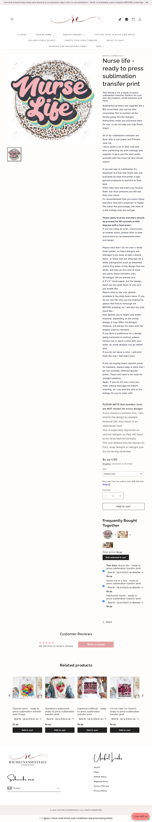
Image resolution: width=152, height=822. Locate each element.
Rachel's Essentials (68, 810)
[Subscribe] (57, 788)
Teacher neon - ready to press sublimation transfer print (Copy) (27, 711)
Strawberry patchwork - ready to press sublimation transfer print (60, 711)
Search (97, 767)
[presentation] (9, 695)
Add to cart (27, 730)
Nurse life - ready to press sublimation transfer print (123, 567)
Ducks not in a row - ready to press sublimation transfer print (123, 582)
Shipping (107, 464)
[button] (12, 19)
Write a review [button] (96, 644)
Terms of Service (101, 786)
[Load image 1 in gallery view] (14, 154)
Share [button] (109, 622)
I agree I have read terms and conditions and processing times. (77, 818)
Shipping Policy (101, 781)
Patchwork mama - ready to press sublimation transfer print (123, 597)
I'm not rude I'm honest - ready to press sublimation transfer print (124, 711)
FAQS (96, 772)
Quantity (107, 490)
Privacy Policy (100, 791)
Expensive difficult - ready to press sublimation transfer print (91, 711)
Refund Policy (100, 777)
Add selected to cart (116, 557)
